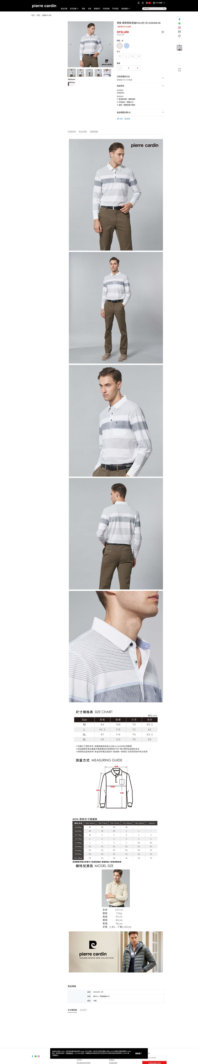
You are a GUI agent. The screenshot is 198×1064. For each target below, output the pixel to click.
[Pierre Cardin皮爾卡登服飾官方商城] (44, 6)
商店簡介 (79, 1060)
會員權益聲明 (113, 1063)
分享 (121, 119)
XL (133, 56)
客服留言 (112, 1060)
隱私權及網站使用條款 (84, 1063)
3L (139, 56)
